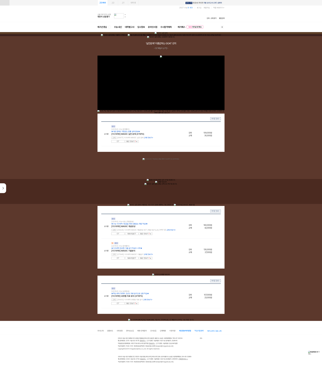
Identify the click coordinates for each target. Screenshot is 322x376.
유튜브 (140, 367)
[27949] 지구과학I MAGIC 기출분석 (130, 254)
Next (223, 208)
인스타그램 (125, 367)
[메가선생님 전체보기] (109, 27)
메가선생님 (102, 27)
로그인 (199, 8)
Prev (144, 208)
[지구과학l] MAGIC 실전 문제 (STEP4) (127, 134)
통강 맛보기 (131, 141)
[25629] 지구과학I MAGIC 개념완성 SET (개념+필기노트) (138, 230)
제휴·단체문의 (142, 331)
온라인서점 (152, 27)
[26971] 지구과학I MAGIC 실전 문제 (130, 138)
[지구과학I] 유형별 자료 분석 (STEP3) (127, 296)
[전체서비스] (222, 27)
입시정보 (141, 27)
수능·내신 (118, 27)
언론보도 (110, 331)
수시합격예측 (166, 27)
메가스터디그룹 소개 (214, 331)
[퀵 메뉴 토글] (4, 3)
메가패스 (181, 27)
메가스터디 (161, 16)
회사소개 (100, 331)
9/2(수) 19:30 (204, 3)
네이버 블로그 (130, 367)
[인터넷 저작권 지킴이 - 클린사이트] (196, 338)
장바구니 (216, 133)
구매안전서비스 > (183, 359)
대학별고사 (129, 27)
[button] (125, 14)
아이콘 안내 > (215, 119)
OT (118, 141)
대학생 (133, 3)
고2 (112, 3)
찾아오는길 (130, 331)
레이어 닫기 (319, 352)
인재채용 (163, 331)
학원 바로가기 (218, 8)
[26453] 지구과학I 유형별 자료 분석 (130, 300)
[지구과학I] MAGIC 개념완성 (123, 226)
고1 (123, 3)
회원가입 (207, 8)
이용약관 (172, 331)
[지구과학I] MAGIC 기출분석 (123, 251)
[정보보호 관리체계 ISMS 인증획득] (192, 338)
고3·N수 (102, 3)
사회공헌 (120, 331)
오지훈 (106, 134)
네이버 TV (135, 367)
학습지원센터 (199, 331)
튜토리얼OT (132, 234)
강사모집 (153, 331)
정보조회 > (143, 341)
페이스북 (120, 367)
